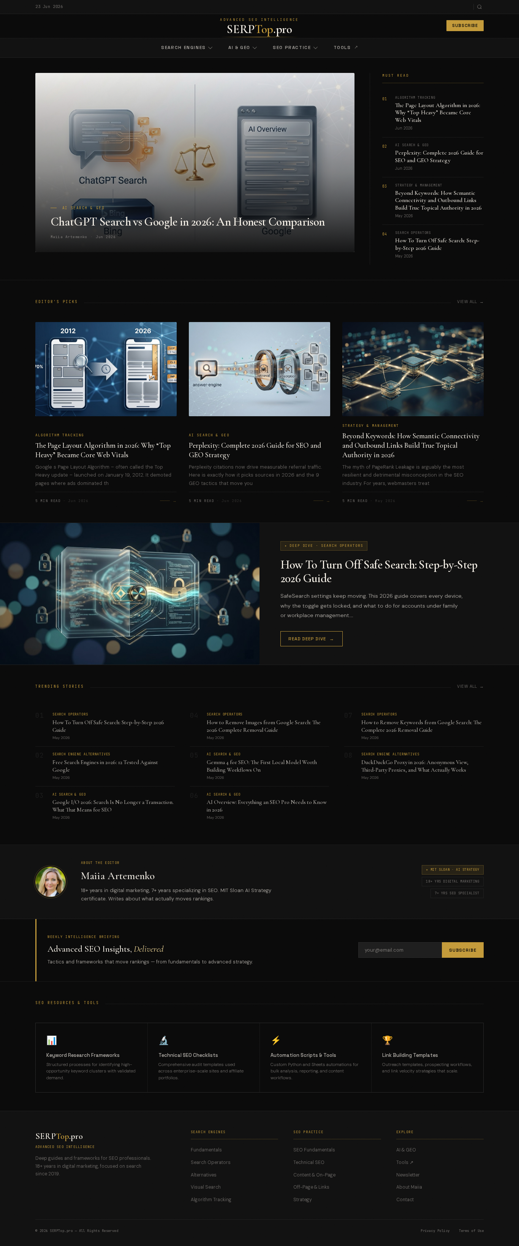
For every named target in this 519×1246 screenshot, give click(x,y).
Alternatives (204, 1175)
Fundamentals (206, 1150)
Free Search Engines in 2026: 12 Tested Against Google (105, 766)
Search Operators (211, 1162)
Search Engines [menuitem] (183, 47)
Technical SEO (308, 1162)
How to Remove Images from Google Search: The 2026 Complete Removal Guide (264, 726)
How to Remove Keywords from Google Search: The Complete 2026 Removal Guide (421, 726)
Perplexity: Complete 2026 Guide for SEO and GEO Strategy (439, 156)
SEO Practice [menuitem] (292, 47)
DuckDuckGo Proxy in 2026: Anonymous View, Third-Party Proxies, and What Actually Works (414, 766)
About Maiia (409, 1187)
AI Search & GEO (209, 435)
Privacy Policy (435, 1231)
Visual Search (206, 1187)
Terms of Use (471, 1231)
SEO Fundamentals (314, 1150)
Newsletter (408, 1175)
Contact (405, 1200)
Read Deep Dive (311, 638)
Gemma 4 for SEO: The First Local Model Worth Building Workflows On (262, 766)
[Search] (479, 7)
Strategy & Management (370, 425)
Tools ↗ (404, 1162)
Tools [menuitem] (346, 47)
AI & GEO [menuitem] (239, 47)
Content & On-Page (314, 1175)
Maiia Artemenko (118, 875)
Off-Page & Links (311, 1187)
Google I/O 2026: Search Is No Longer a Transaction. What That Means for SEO (113, 806)
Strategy (302, 1200)
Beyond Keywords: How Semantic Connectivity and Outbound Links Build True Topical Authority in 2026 (438, 201)
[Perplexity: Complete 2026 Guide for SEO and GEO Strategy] (259, 377)
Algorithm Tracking (59, 435)
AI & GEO (406, 1150)
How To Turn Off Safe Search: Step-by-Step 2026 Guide (437, 244)
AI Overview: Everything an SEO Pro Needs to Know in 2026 (267, 806)
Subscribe (465, 25)
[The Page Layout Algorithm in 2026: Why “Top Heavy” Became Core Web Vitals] (106, 377)
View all (467, 301)
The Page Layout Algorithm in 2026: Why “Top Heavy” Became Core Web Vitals (437, 113)
